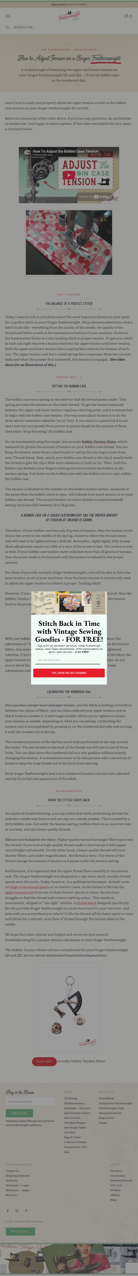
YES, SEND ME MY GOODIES (69, 673)
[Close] (102, 595)
